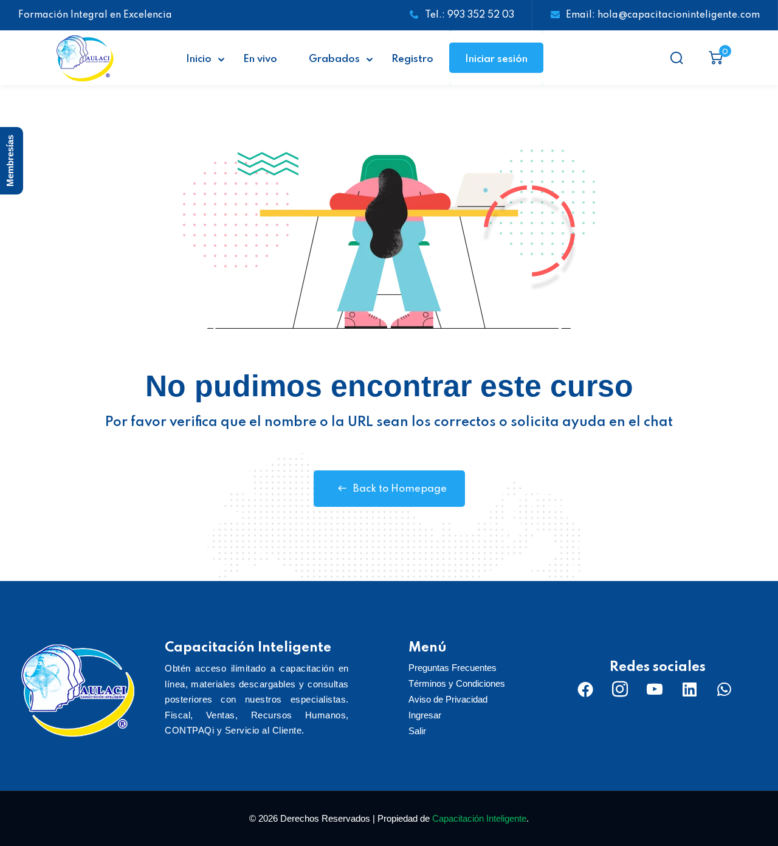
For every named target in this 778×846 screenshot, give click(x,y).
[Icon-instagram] (620, 689)
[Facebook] (585, 689)
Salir (417, 731)
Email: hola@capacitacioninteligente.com (663, 15)
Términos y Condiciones (456, 683)
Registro (412, 59)
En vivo (260, 59)
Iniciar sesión (496, 59)
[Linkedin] (689, 689)
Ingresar (424, 715)
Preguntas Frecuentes (452, 667)
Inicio (199, 59)
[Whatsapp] (724, 689)
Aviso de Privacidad (447, 699)
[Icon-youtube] (654, 689)
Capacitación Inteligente (479, 818)
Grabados (334, 59)
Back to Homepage (400, 489)
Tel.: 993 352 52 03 (469, 15)
